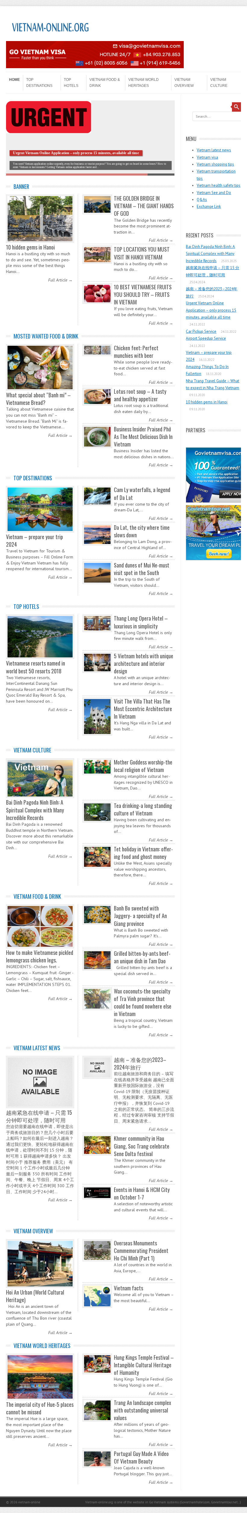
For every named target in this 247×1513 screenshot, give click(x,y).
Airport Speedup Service (206, 338)
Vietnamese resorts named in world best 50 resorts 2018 (35, 667)
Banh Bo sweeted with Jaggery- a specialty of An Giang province (140, 915)
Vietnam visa (207, 157)
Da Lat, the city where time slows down (142, 531)
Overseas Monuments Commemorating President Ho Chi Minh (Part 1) (141, 1250)
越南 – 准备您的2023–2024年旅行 (140, 1063)
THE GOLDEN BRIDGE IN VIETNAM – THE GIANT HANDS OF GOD (144, 205)
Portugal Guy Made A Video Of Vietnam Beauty (141, 1457)
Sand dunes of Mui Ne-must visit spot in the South (141, 569)
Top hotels (71, 83)
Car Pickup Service (201, 331)
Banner (21, 186)
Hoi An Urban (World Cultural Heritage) (35, 1296)
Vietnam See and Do (214, 192)
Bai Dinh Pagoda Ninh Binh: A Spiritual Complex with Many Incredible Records (35, 809)
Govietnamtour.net (224, 1502)
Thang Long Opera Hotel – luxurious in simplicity (141, 622)
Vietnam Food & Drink (104, 83)
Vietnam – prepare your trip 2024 (34, 540)
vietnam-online (29, 1502)
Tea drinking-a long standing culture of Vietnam (143, 809)
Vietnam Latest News (37, 1048)
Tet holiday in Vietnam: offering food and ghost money (143, 852)
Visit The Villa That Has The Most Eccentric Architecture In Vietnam (143, 708)
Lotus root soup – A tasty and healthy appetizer (140, 395)
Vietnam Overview (184, 83)
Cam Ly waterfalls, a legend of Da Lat (142, 493)
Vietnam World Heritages (143, 83)
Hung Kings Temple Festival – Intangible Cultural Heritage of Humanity (144, 1364)
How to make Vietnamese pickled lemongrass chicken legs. (39, 956)
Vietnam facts (128, 1288)
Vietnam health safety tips (218, 185)
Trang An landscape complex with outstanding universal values (142, 1410)
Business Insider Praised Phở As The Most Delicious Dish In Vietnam (143, 436)
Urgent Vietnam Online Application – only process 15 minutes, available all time (211, 310)
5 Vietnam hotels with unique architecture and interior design (143, 663)
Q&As (202, 199)
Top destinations (39, 83)
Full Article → (60, 280)
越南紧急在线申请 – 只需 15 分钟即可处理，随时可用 (39, 1116)
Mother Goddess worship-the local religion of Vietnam (143, 766)
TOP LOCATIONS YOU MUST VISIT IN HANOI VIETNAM (142, 253)
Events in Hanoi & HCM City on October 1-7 (142, 1193)
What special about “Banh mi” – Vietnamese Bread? (38, 398)
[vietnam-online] (51, 39)
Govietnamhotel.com (195, 1502)
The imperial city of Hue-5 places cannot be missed (39, 1408)
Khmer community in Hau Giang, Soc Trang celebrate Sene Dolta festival (141, 1145)
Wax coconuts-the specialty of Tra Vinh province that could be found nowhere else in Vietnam (142, 1002)
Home (14, 80)
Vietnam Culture (218, 83)
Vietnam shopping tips (215, 164)
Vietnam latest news (214, 150)
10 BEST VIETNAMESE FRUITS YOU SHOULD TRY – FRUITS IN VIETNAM (143, 294)
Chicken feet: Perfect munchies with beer (136, 351)
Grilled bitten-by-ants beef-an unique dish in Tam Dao (142, 957)
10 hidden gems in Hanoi (30, 247)
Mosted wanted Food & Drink (46, 336)
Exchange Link (209, 206)
